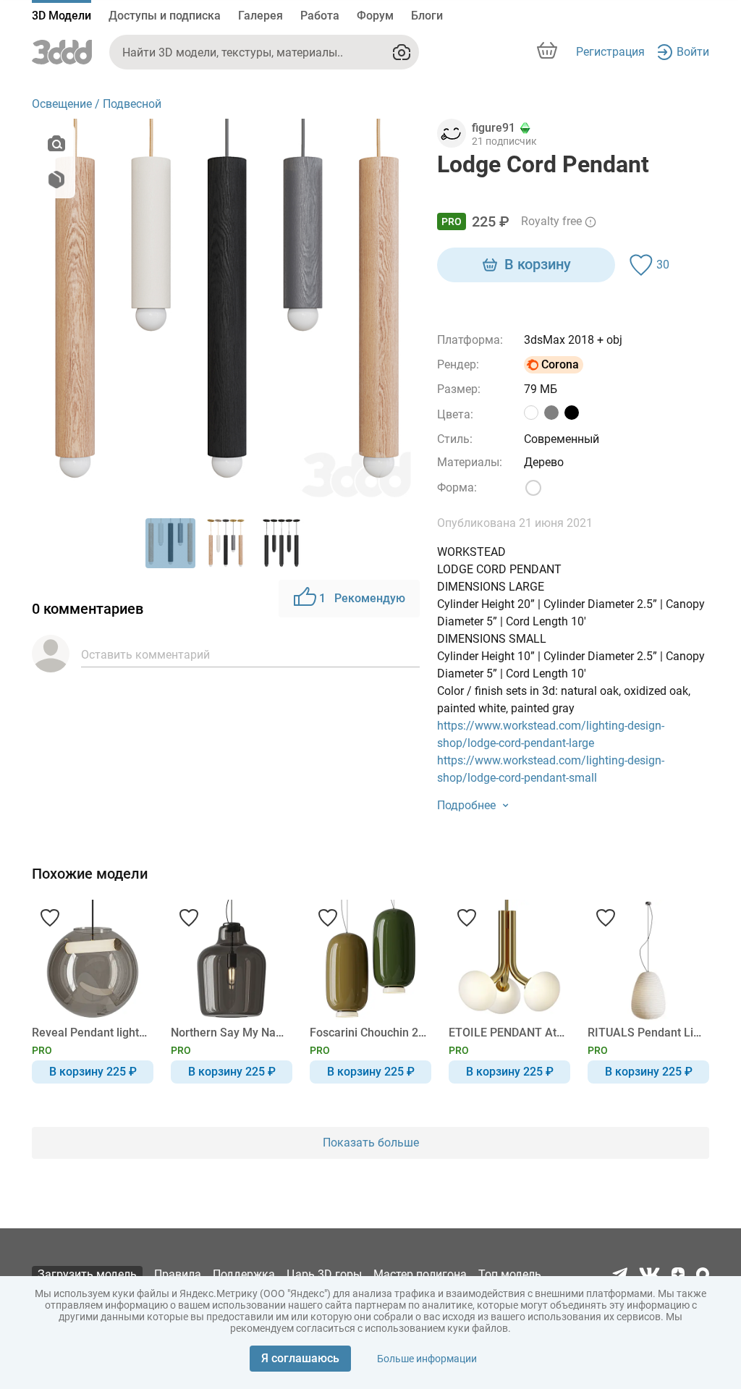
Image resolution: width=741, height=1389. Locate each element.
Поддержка (244, 1274)
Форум (375, 15)
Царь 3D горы (324, 1274)
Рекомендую (362, 598)
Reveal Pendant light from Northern (90, 1032)
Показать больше (371, 1142)
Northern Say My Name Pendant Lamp (229, 1032)
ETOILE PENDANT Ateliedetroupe (507, 1032)
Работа (319, 15)
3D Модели (61, 15)
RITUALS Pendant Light (646, 1032)
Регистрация (610, 52)
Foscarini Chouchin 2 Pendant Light (368, 1032)
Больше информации (427, 1358)
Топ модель (509, 1274)
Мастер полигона (420, 1274)
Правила (177, 1274)
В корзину (537, 264)
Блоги (427, 15)
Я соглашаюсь (300, 1358)
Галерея (260, 15)
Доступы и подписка (165, 15)
